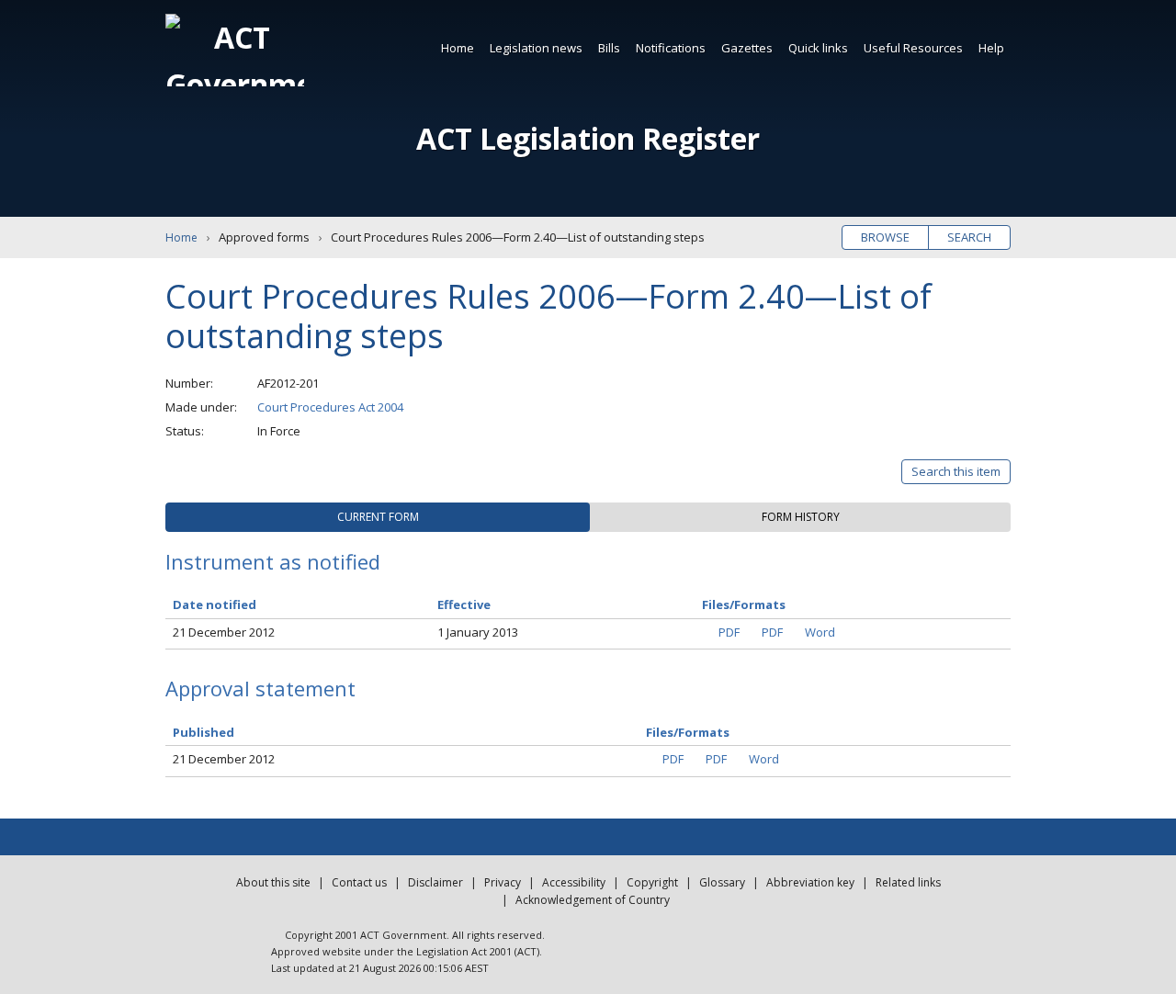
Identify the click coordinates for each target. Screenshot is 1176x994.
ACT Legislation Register (588, 138)
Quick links (818, 48)
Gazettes (747, 48)
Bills (609, 48)
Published (203, 732)
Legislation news (536, 48)
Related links (908, 882)
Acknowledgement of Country (592, 900)
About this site (273, 882)
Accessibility (573, 882)
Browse (885, 237)
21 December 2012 (224, 632)
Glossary (722, 882)
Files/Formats (687, 732)
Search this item (956, 471)
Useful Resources (913, 48)
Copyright (652, 882)
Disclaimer (435, 882)
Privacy (502, 882)
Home (457, 48)
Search (969, 237)
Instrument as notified (272, 561)
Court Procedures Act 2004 (330, 407)
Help (991, 48)
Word (820, 632)
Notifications (671, 48)
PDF (729, 632)
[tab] (377, 517)
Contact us (359, 882)
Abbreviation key (810, 882)
